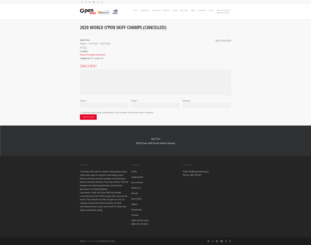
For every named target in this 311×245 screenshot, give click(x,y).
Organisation (144, 10)
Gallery (192, 10)
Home (135, 10)
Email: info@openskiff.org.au (196, 171)
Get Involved (156, 10)
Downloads (202, 10)
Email (134, 100)
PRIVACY (83, 241)
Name (83, 100)
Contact (211, 10)
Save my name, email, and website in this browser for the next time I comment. (118, 112)
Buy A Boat (184, 10)
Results (175, 10)
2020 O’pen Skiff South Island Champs (155, 141)
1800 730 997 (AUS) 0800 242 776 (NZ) (223, 11)
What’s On (166, 10)
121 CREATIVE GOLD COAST (105, 241)
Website (186, 100)
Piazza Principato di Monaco (93, 54)
